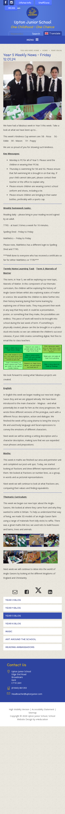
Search (36, 33)
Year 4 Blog (13, 607)
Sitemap (33, 712)
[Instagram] (11, 2)
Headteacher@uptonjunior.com (26, 693)
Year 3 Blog (13, 600)
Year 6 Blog (13, 623)
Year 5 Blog (56, 50)
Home (36, 50)
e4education (42, 719)
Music (8, 631)
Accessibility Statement (43, 709)
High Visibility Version (19, 709)
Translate (54, 33)
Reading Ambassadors (19, 647)
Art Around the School (20, 639)
